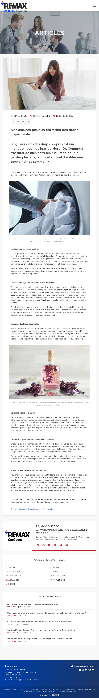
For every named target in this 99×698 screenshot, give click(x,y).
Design (11, 584)
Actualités (13, 580)
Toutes (11, 568)
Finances (57, 568)
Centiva (55, 695)
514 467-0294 (16, 677)
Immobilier (58, 572)
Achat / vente (15, 576)
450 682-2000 (15, 675)
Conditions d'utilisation (45, 691)
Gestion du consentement (66, 691)
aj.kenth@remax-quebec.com (25, 680)
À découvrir (14, 572)
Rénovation (59, 576)
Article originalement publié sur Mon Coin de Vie (32, 509)
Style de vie (20, 116)
